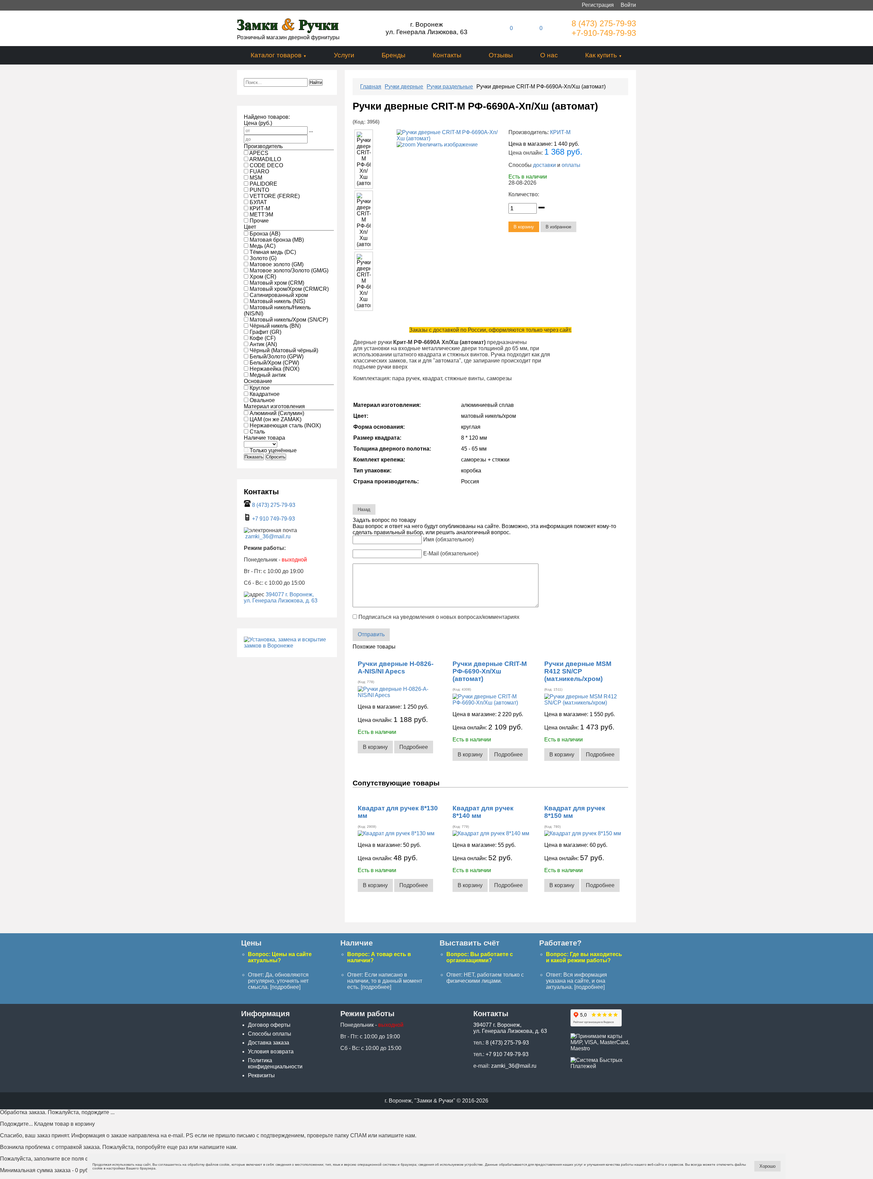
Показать (254, 456)
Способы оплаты (269, 1034)
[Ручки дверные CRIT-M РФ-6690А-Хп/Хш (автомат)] (363, 159)
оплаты (571, 165)
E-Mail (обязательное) (450, 553)
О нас (549, 55)
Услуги (344, 55)
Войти (628, 5)
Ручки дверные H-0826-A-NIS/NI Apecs (395, 667)
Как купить (601, 55)
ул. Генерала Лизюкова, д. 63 (280, 600)
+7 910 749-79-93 (273, 519)
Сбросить (275, 456)
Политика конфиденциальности (275, 1063)
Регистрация (598, 5)
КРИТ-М (560, 132)
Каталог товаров (276, 55)
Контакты (447, 55)
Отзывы (501, 55)
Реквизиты (261, 1075)
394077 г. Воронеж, (290, 594)
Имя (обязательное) (448, 539)
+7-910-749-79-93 (604, 33)
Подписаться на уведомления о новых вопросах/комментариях (438, 617)
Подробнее (413, 747)
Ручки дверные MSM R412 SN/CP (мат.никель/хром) (577, 671)
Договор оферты (269, 1025)
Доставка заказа (268, 1043)
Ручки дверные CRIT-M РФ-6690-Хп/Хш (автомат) (490, 671)
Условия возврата (271, 1051)
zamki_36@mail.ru (268, 536)
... (311, 130)
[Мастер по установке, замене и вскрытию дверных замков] (287, 646)
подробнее (285, 987)
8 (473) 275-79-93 (604, 23)
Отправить (371, 634)
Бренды (393, 55)
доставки (544, 165)
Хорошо (767, 1166)
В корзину (375, 747)
